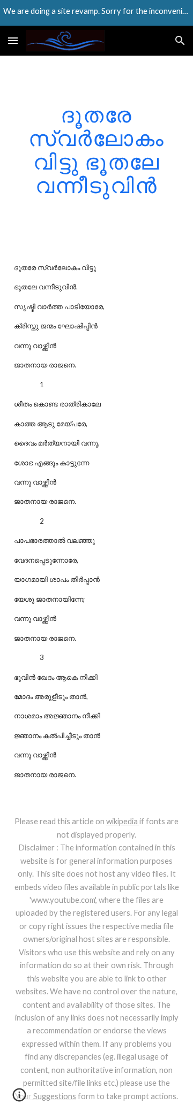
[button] (13, 40)
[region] (96, 13)
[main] (96, 149)
